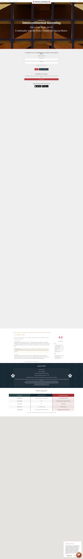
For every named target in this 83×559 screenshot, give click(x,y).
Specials (74, 1)
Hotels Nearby (16, 1)
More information (72, 553)
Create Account (41, 79)
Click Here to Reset (44, 65)
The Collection (3, 1)
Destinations (10, 1)
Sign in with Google (44, 69)
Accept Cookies (69, 555)
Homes (70, 1)
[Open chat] (79, 555)
